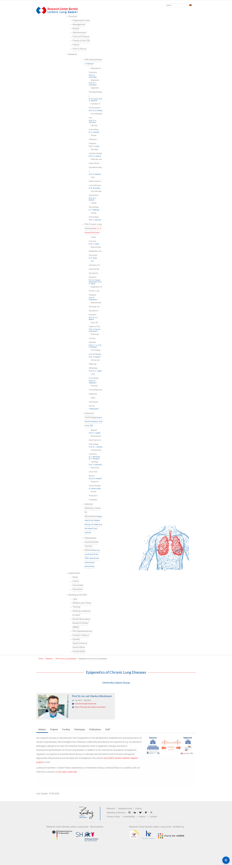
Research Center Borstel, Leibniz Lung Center (67, 827)
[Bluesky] (140, 812)
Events (138, 808)
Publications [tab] (95, 729)
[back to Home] (57, 10)
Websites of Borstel (116, 812)
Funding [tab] (66, 729)
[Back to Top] (215, 860)
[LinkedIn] (135, 812)
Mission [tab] (42, 729)
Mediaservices (125, 808)
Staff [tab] (107, 729)
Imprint (142, 816)
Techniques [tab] (79, 729)
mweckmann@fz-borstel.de (85, 704)
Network (111, 808)
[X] (151, 812)
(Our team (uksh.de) (67, 772)
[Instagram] (129, 812)
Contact (153, 816)
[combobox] (176, 5)
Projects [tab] (54, 729)
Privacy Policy (113, 816)
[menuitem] (72, 16)
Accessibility (129, 816)
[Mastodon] (146, 812)
